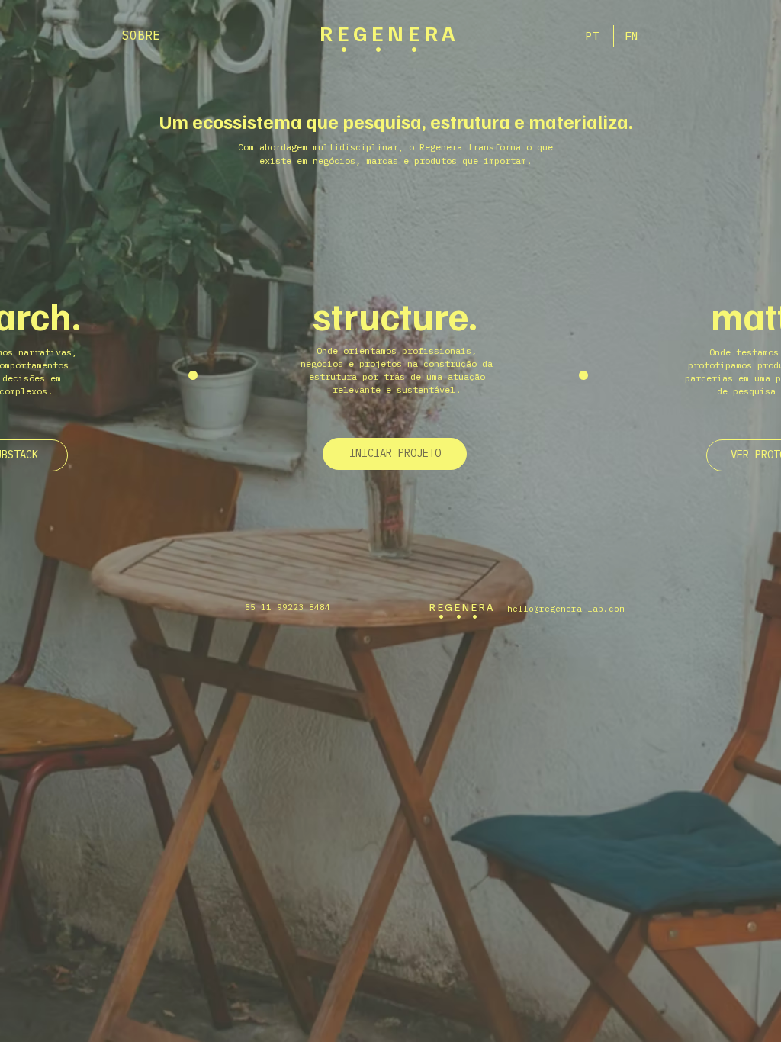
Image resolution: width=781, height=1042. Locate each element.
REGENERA (390, 32)
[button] (395, 454)
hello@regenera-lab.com (566, 608)
